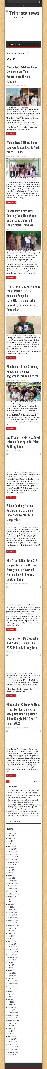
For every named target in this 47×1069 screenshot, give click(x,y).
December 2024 (13, 886)
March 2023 (12, 941)
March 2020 (12, 1036)
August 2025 (12, 865)
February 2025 (12, 881)
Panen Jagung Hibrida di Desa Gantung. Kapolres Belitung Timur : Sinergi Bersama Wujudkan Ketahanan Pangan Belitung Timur (24, 807)
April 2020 (11, 1034)
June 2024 (11, 902)
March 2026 (12, 846)
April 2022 (11, 970)
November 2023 (13, 920)
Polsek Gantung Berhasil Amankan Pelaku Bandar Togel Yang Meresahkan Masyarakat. (20, 512)
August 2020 (12, 1023)
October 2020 (12, 1018)
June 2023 (11, 933)
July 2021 (11, 994)
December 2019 (13, 1044)
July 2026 (11, 836)
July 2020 (11, 1026)
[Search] (39, 1)
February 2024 (12, 912)
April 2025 (11, 875)
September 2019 (13, 1052)
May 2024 (11, 904)
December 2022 (13, 949)
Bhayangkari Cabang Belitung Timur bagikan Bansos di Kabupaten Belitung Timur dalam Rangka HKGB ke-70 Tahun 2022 (23, 714)
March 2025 (12, 878)
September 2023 (13, 925)
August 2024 (12, 896)
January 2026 (12, 851)
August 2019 (12, 1055)
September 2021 (13, 989)
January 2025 (12, 883)
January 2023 (12, 946)
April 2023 (11, 939)
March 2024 (12, 910)
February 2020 (12, 1039)
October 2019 (12, 1049)
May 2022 (11, 968)
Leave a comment (23, 85)
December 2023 (13, 917)
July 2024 (11, 899)
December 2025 (13, 854)
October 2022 (12, 954)
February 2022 (12, 976)
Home (11, 53)
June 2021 (11, 997)
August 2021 (12, 991)
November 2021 (13, 983)
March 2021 (12, 1005)
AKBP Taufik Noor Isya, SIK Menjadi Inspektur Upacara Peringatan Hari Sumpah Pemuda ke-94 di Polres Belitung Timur (21, 569)
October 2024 (12, 891)
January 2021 (12, 1010)
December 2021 (13, 981)
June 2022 (11, 965)
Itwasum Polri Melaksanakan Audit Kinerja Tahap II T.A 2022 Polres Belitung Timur (22, 643)
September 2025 (13, 862)
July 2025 (11, 867)
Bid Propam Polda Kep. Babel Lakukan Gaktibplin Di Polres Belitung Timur (23, 442)
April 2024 (11, 907)
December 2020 (13, 1012)
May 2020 (11, 1031)
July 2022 (11, 962)
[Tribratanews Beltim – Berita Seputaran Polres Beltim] (23, 35)
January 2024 (12, 915)
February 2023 (12, 944)
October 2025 (12, 859)
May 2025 (11, 873)
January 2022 (12, 978)
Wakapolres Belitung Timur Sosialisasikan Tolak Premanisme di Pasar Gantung (22, 74)
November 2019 (13, 1047)
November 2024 (13, 888)
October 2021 (12, 986)
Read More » (11, 134)
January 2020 (12, 1041)
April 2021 (11, 1002)
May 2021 (11, 999)
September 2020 (13, 1020)
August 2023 (12, 928)
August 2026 (12, 833)
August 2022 (12, 960)
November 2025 (13, 857)
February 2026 (12, 849)
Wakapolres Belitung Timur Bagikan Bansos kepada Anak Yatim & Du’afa (22, 147)
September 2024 (13, 894)
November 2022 (13, 952)
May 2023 (11, 936)
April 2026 (11, 844)
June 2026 (11, 838)
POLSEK (17, 53)
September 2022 (13, 957)
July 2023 (11, 931)
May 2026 (11, 841)
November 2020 (13, 1015)
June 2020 (11, 1028)
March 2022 (12, 973)
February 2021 (12, 1007)
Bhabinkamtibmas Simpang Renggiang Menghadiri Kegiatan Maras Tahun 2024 (22, 371)
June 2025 (11, 870)
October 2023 (12, 923)
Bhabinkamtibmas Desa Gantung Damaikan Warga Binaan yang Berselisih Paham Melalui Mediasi (21, 217)
